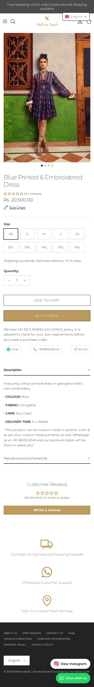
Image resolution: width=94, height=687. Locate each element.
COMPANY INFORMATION (53, 638)
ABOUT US (10, 633)
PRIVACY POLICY (42, 644)
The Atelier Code (79, 671)
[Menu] (5, 21)
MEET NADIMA (31, 633)
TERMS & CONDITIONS (18, 638)
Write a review (47, 510)
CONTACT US (54, 633)
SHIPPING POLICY (15, 644)
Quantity (11, 271)
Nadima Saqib (21, 671)
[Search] (15, 21)
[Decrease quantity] (8, 281)
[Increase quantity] (26, 281)
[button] (13, 194)
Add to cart (47, 300)
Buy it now (47, 316)
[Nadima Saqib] (47, 21)
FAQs (71, 633)
